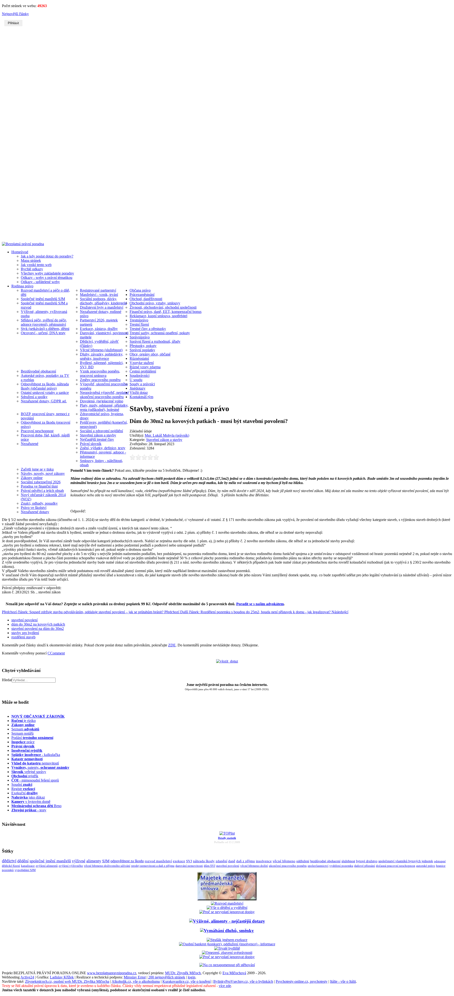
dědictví (9, 860)
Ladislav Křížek (62, 977)
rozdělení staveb (23, 637)
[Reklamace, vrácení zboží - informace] (227, 912)
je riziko (23, 721)
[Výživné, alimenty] (227, 921)
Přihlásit (13, 23)
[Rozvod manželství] (227, 903)
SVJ (189, 861)
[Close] (256, 46)
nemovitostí (35, 763)
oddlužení (302, 861)
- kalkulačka (35, 755)
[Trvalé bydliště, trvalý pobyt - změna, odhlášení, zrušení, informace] (227, 948)
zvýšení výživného (71, 865)
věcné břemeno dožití (254, 865)
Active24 (27, 977)
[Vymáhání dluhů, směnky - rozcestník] (227, 930)
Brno (36, 806)
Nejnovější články (15, 14)
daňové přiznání (364, 865)
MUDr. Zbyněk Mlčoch (183, 973)
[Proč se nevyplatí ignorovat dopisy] (227, 957)
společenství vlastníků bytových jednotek (405, 861)
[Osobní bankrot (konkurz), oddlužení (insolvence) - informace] (227, 944)
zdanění (221, 861)
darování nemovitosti (189, 865)
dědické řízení (11, 865)
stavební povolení (24, 620)
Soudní (21, 785)
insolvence (264, 861)
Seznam (25, 729)
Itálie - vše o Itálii (343, 981)
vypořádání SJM (25, 870)
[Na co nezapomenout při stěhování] (227, 965)
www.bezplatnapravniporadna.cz (111, 973)
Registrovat (227, 204)
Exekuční (24, 793)
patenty (40, 767)
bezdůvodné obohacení (325, 861)
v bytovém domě (30, 802)
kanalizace (28, 865)
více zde (225, 986)
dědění (23, 860)
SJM (105, 861)
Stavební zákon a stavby (164, 440)
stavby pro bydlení (25, 633)
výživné (78, 860)
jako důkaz (28, 797)
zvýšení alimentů (47, 865)
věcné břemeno (284, 861)
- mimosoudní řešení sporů (35, 780)
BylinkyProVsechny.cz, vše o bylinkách (243, 981)
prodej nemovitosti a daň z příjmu (153, 865)
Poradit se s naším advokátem (260, 604)
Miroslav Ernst (135, 977)
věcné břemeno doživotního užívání (107, 865)
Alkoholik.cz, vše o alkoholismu (136, 981)
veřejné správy (28, 772)
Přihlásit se (227, 75)
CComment (56, 653)
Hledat (7, 680)
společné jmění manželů (50, 860)
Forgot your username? (222, 83)
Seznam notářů (22, 733)
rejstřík (26, 750)
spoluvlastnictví (318, 865)
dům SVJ (209, 865)
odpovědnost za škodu (127, 861)
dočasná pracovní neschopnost (395, 865)
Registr (23, 789)
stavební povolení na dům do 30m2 (37, 629)
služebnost (348, 861)
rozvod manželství (158, 861)
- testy (28, 810)
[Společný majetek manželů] (227, 899)
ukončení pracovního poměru (288, 865)
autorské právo (425, 865)
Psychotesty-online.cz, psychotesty (301, 981)
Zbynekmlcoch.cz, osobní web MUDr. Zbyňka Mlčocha (67, 981)
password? (243, 83)
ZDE (172, 645)
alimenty (93, 860)
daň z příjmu (245, 861)
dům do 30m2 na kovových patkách (38, 624)
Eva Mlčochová (234, 973)
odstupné (440, 861)
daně (231, 861)
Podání (32, 738)
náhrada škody (204, 861)
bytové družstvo (366, 861)
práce (23, 742)
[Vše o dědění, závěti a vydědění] (227, 908)
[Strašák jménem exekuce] (227, 940)
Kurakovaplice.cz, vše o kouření (186, 981)
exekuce (179, 861)
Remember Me (213, 67)
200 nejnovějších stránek (166, 977)
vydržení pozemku (341, 865)
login (191, 977)
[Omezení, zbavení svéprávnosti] (227, 953)
